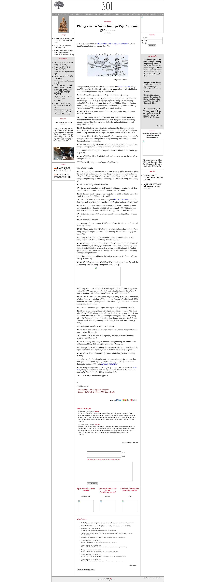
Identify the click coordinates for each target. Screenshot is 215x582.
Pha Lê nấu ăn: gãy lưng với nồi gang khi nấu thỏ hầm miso (64, 40)
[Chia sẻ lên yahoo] (125, 401)
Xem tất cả (130, 442)
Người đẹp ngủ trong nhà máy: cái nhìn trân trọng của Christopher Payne (152, 135)
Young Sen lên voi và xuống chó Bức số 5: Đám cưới (91, 541)
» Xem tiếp (160, 126)
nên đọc (63, 164)
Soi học (153, 14)
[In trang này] (136, 401)
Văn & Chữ (160, 14)
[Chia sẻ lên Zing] (131, 401)
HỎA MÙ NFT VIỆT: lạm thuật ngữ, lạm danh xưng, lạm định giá (100, 526)
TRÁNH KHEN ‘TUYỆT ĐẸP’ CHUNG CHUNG (63, 86)
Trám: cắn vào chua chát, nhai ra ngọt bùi (63, 46)
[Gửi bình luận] (133, 401)
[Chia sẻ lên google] (123, 401)
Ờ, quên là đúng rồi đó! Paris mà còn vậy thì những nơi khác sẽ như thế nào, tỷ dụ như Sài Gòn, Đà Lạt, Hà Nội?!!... (152, 68)
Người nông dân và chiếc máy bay (86, 489)
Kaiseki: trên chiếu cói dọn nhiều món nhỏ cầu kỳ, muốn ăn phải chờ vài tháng (64, 53)
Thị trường (116, 14)
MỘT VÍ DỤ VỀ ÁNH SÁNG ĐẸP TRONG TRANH (62, 92)
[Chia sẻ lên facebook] (117, 401)
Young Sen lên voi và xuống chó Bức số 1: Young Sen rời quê (91, 560)
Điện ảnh (98, 14)
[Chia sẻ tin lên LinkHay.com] (128, 401)
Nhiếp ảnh (89, 14)
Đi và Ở (56, 14)
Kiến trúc (107, 14)
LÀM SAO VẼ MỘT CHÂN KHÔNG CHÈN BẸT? (63, 105)
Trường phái (136, 14)
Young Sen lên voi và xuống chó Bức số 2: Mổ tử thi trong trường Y (91, 555)
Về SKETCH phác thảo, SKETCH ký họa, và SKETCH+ (98, 537)
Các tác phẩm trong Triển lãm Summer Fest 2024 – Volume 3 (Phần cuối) (63, 112)
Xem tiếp (152, 171)
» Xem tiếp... (133, 565)
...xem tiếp (81, 421)
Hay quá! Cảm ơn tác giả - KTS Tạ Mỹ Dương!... (152, 113)
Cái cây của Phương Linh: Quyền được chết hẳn (129, 489)
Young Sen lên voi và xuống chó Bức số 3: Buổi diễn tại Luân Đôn (91, 550)
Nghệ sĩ (70, 14)
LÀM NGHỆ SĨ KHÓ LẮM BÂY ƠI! (62, 68)
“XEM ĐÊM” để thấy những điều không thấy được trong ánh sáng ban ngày (104, 533)
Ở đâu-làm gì (126, 14)
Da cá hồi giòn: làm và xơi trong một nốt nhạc (63, 63)
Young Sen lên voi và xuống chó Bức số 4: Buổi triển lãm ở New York (92, 546)
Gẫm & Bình (80, 14)
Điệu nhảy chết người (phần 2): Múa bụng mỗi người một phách (91, 529)
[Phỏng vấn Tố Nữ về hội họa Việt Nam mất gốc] (63, 162)
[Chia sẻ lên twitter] (120, 401)
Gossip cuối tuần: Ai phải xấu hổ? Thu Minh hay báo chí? (108, 490)
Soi (110, 578)
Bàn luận (145, 14)
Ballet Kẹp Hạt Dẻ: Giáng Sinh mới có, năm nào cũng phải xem (100, 523)
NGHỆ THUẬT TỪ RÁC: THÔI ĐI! (62, 176)
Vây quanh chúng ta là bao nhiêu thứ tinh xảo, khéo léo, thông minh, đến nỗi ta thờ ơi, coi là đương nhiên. (152, 163)
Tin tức (63, 14)
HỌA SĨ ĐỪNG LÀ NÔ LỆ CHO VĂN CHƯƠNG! (63, 99)
